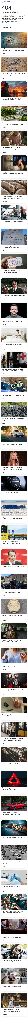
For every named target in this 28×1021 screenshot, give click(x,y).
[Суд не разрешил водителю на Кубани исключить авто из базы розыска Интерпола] (14, 930)
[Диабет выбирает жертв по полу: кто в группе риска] (14, 708)
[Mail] (5, 2)
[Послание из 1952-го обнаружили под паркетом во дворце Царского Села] (14, 68)
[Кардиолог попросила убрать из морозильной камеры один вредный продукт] (14, 166)
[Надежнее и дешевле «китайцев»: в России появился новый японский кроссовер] (14, 437)
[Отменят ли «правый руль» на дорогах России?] (14, 955)
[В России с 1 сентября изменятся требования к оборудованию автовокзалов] (14, 733)
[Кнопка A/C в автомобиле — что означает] (14, 487)
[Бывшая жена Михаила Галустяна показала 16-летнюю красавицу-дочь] (14, 684)
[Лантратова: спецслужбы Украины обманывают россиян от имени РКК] (14, 363)
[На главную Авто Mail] (8, 2)
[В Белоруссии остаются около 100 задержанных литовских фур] (14, 92)
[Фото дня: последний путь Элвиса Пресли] (14, 856)
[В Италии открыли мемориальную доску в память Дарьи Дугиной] (14, 240)
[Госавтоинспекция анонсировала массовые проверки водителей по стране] (14, 388)
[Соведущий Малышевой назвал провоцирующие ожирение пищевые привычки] (14, 610)
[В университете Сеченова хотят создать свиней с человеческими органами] (14, 191)
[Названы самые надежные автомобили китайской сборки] (14, 807)
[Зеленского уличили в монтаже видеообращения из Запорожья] (14, 314)
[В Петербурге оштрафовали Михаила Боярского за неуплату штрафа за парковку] (14, 290)
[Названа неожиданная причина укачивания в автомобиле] (14, 634)
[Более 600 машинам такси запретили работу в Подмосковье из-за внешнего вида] (14, 832)
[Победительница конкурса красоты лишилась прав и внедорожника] (14, 462)
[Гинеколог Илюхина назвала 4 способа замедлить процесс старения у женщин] (14, 1004)
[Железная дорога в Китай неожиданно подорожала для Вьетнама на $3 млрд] (14, 758)
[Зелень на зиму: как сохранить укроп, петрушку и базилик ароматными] (14, 117)
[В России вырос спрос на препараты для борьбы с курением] (14, 659)
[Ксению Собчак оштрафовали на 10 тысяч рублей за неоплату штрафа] (14, 561)
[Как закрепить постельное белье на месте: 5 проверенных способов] (14, 339)
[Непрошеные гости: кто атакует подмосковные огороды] (14, 142)
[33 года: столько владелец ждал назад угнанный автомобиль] (14, 585)
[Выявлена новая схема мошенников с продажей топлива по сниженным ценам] (14, 905)
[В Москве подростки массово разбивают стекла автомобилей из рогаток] (14, 43)
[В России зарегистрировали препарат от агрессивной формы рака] (14, 881)
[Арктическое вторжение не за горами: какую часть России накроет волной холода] (14, 511)
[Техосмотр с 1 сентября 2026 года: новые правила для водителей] (14, 216)
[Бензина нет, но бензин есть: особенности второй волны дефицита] (14, 536)
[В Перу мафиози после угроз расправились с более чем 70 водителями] (14, 979)
